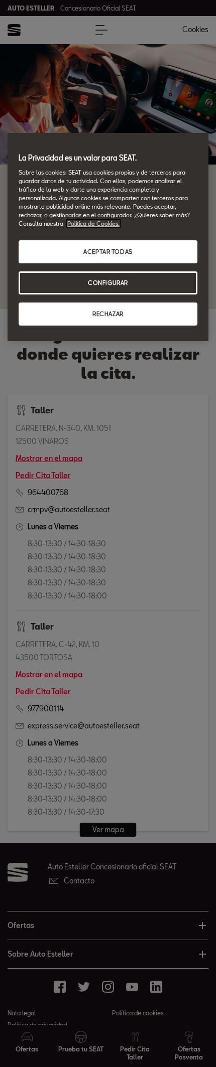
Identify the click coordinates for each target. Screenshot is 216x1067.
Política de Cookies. (93, 223)
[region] (108, 237)
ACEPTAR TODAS (107, 251)
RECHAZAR (108, 314)
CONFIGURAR (108, 282)
